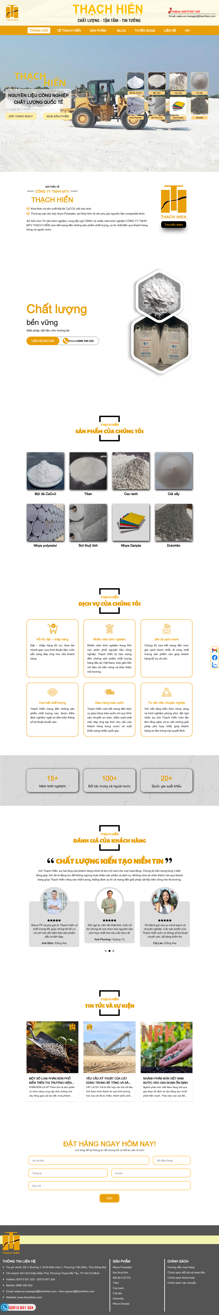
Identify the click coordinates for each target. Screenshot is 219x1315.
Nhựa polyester (45, 545)
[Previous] (32, 1055)
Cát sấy (173, 493)
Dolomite (173, 545)
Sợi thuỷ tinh (88, 545)
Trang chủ (39, 30)
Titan (88, 493)
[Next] (187, 1055)
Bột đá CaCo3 (45, 493)
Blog (121, 30)
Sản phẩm (98, 30)
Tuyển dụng (145, 30)
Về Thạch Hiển (69, 30)
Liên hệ (170, 30)
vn (187, 30)
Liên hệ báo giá (43, 341)
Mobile (81, 341)
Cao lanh (131, 493)
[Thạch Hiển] (24, 12)
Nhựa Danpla (131, 545)
